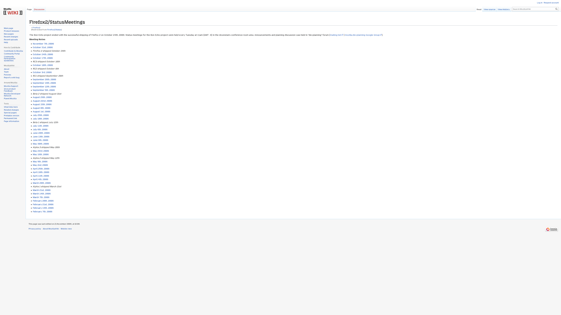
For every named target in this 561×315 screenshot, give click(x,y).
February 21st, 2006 (43, 204)
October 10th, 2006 (43, 65)
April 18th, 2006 (41, 172)
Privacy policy (35, 229)
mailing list (335, 35)
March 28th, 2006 (42, 183)
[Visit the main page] (13, 11)
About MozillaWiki (51, 229)
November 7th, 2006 (43, 43)
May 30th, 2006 (41, 143)
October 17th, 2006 (43, 58)
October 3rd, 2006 (42, 72)
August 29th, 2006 (42, 97)
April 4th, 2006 (40, 179)
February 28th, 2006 (43, 201)
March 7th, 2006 (41, 197)
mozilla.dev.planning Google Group (362, 35)
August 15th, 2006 (42, 104)
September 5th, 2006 (44, 90)
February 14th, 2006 (43, 208)
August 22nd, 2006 (42, 101)
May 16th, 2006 (41, 154)
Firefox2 (36, 28)
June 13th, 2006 (41, 136)
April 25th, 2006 (41, 168)
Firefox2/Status (54, 30)
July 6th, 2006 (40, 129)
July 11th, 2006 (41, 126)
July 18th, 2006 (41, 118)
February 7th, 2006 (42, 211)
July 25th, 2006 (41, 115)
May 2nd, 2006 (40, 165)
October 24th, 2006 (43, 54)
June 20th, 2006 (41, 133)
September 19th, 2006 (44, 83)
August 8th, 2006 (41, 108)
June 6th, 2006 (40, 140)
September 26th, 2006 (44, 79)
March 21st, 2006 (42, 190)
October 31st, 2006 (43, 47)
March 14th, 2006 (42, 193)
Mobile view (66, 229)
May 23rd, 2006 (41, 151)
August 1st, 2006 (41, 111)
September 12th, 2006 (44, 86)
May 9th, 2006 (40, 161)
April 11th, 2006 (41, 176)
